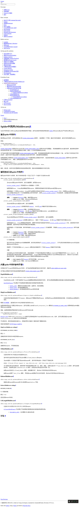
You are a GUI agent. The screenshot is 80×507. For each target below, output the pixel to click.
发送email (6, 45)
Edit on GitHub (7, 121)
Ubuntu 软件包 (8, 68)
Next (2, 499)
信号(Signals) (7, 103)
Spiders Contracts (8, 57)
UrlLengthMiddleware (15, 98)
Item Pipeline (7, 29)
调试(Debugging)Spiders (10, 55)
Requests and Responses (10, 32)
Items (5, 25)
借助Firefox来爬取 (9, 61)
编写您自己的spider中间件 (14, 86)
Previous (5, 499)
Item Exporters (7, 104)
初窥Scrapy (7, 9)
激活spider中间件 (11, 85)
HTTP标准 (6, 302)
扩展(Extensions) (8, 99)
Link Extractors (7, 33)
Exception (21, 233)
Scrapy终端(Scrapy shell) (10, 27)
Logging (6, 42)
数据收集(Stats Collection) (10, 43)
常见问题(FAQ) (8, 53)
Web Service (7, 48)
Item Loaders (7, 26)
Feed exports (7, 30)
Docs (5, 118)
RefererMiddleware (15, 95)
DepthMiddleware (14, 89)
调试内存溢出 (7, 65)
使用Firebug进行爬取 (9, 63)
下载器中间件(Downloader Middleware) (14, 81)
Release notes (7, 110)
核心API (6, 101)
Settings (6, 35)
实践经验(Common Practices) (11, 58)
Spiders (5, 21)
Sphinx (7, 505)
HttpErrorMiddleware (15, 91)
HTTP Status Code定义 (16, 324)
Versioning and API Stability (11, 112)
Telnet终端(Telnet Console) (11, 46)
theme (15, 505)
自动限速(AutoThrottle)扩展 (11, 71)
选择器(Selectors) (8, 23)
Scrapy (2, 1)
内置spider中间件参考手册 (14, 88)
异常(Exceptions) (8, 36)
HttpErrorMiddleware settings (20, 92)
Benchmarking (7, 73)
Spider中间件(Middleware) (10, 83)
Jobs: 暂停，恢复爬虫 (9, 74)
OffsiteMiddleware (14, 94)
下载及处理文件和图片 (10, 66)
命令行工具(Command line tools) (12, 20)
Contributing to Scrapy (9, 111)
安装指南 (6, 11)
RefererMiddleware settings (20, 96)
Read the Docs (26, 505)
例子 (5, 14)
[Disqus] (40, 438)
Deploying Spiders (8, 70)
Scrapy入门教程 (8, 13)
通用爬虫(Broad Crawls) (10, 60)
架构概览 (6, 80)
